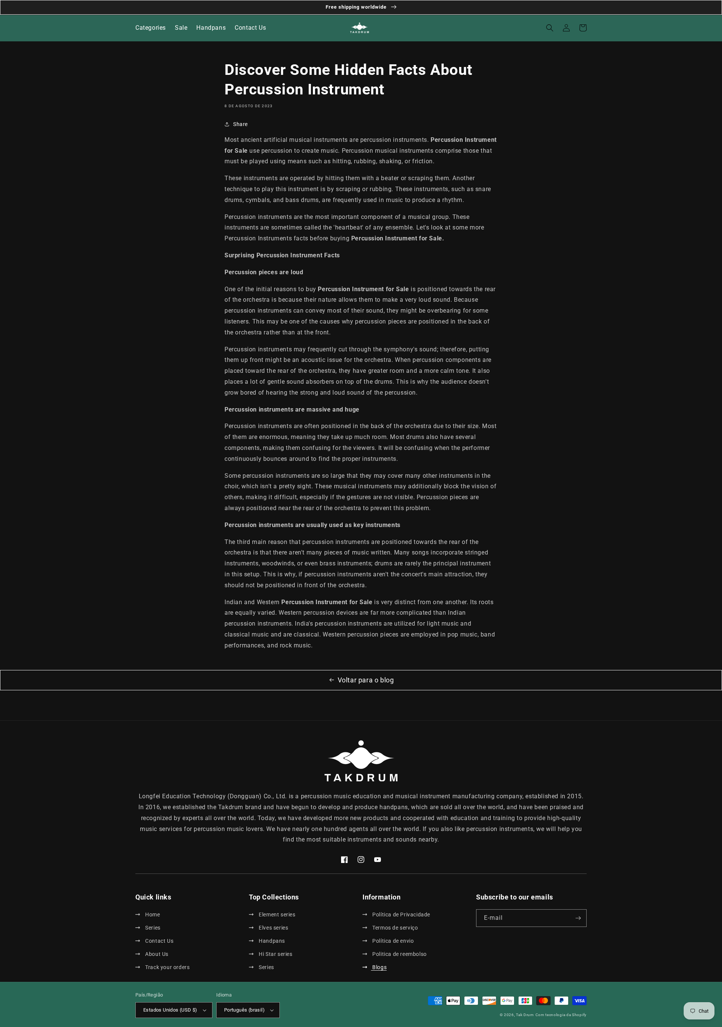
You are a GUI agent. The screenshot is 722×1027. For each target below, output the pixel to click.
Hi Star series (275, 954)
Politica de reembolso (399, 954)
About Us (156, 954)
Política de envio (392, 941)
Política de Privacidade (400, 915)
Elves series (273, 928)
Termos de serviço (394, 928)
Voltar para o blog (366, 680)
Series (152, 928)
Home (152, 915)
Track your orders (167, 967)
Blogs (379, 967)
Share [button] (240, 124)
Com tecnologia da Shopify (561, 1015)
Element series (277, 915)
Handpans (271, 941)
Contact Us (158, 941)
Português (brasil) (244, 1010)
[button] (550, 28)
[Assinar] (578, 918)
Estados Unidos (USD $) (170, 1010)
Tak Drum (525, 1015)
